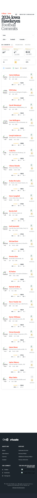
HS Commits (6, 44)
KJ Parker (12, 271)
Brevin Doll (13, 211)
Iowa (9, 13)
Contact (4, 459)
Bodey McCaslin (14, 181)
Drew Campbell (14, 196)
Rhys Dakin (13, 377)
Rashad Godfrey (14, 287)
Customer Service (23, 450)
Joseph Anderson (15, 135)
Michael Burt (13, 241)
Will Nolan (13, 90)
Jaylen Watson (14, 362)
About (3, 450)
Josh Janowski (14, 226)
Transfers (19, 44)
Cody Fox (12, 150)
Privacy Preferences (18, 487)
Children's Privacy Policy (25, 456)
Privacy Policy (22, 453)
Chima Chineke (14, 166)
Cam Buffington (14, 120)
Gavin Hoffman (14, 75)
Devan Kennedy (14, 332)
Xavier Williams (14, 317)
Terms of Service (23, 459)
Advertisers (5, 453)
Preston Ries (13, 256)
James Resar (13, 347)
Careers (4, 456)
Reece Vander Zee (15, 302)
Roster (27, 44)
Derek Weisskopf (15, 105)
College (3, 13)
